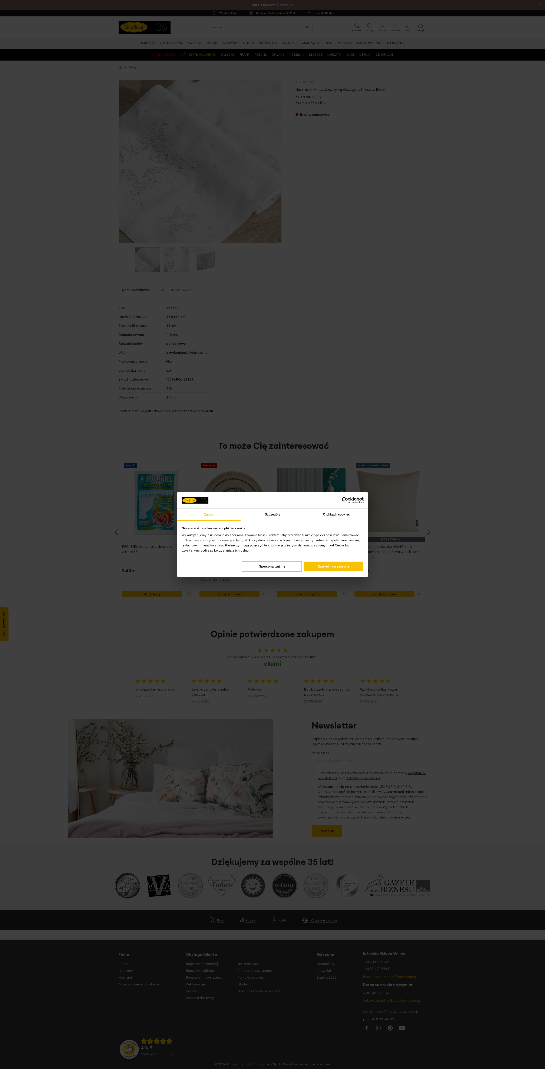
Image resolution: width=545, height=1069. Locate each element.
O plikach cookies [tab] (336, 514)
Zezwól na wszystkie (333, 566)
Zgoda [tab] (209, 514)
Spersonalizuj (269, 566)
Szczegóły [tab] (272, 514)
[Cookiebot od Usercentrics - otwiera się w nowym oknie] (345, 500)
